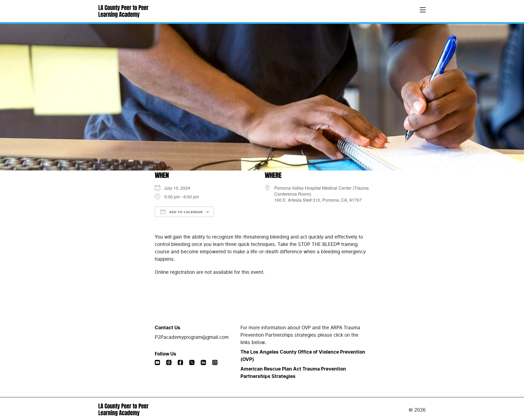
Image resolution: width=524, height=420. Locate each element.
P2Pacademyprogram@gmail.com (192, 337)
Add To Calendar (185, 212)
